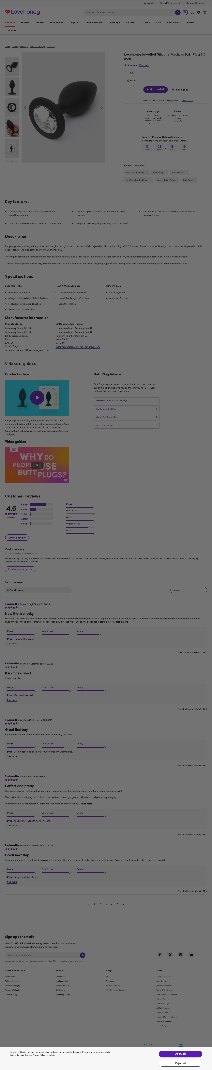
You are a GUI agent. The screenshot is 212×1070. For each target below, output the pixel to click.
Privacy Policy (38, 1055)
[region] (106, 1058)
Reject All (180, 1063)
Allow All (180, 1054)
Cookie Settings (17, 1055)
